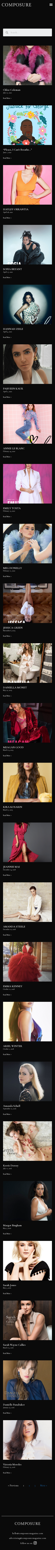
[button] (50, 4)
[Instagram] (35, 1543)
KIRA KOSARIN (12, 807)
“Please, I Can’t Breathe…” (17, 149)
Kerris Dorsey (10, 1165)
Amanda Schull (11, 1106)
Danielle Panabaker (14, 1404)
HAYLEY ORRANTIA (15, 209)
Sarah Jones (9, 1285)
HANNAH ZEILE (13, 329)
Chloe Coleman (11, 89)
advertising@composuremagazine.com (27, 1538)
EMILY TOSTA (12, 508)
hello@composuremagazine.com (27, 1533)
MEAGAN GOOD (13, 747)
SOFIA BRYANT (12, 269)
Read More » (7, 98)
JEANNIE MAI (11, 866)
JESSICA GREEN (13, 627)
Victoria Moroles (12, 1464)
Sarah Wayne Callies (14, 1344)
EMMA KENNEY (12, 986)
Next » (43, 1485)
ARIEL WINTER (12, 1046)
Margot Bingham (12, 1225)
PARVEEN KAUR (13, 388)
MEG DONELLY (12, 568)
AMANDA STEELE (14, 926)
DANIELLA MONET (15, 687)
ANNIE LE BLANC (14, 448)
